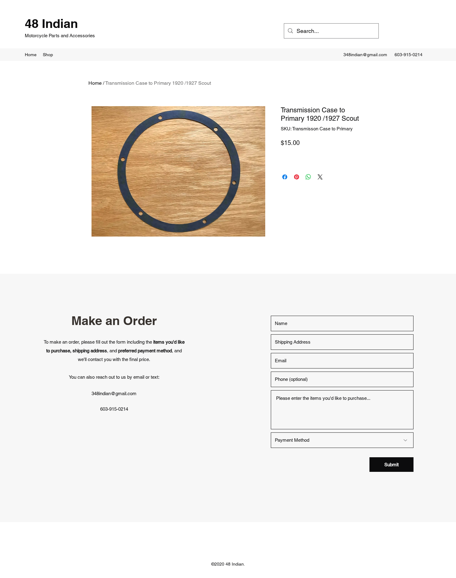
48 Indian (51, 23)
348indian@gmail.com (365, 54)
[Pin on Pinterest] (296, 177)
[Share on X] (320, 177)
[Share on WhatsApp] (308, 177)
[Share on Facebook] (284, 177)
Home (95, 83)
